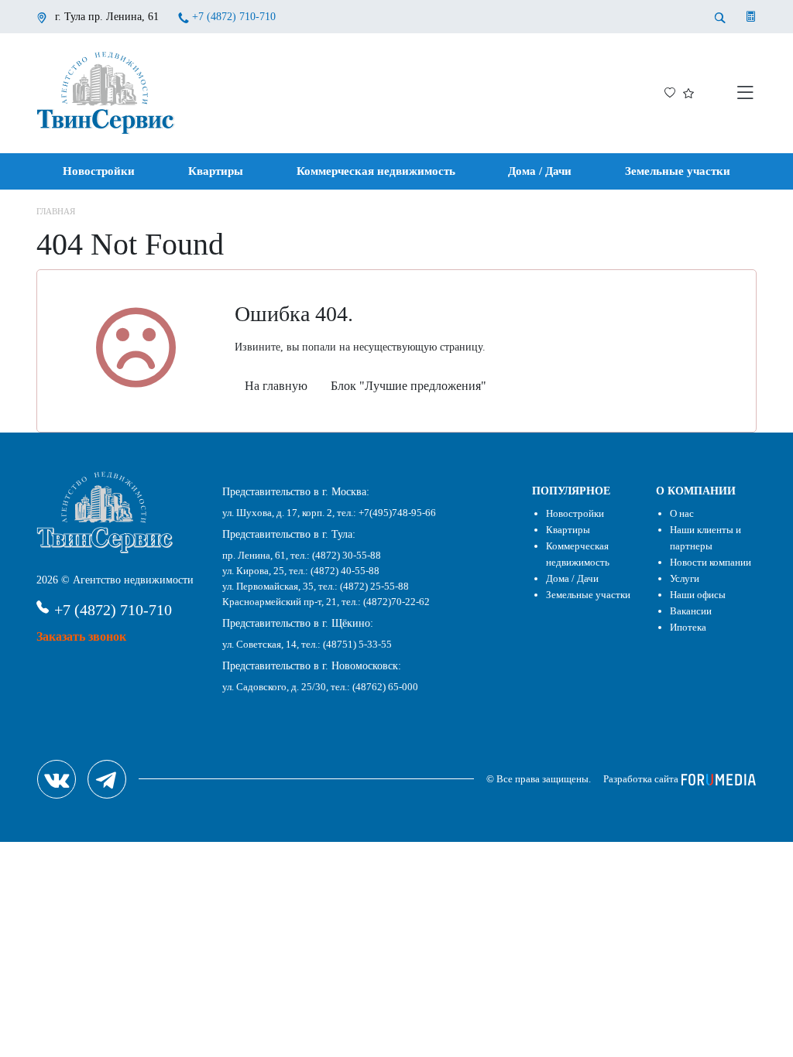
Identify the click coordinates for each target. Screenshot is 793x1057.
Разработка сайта (642, 779)
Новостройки (99, 171)
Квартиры (215, 171)
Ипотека (688, 627)
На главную (276, 385)
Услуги (684, 578)
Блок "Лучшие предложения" (408, 385)
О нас (682, 513)
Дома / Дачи (540, 171)
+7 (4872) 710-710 (234, 16)
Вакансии (691, 611)
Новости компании (710, 562)
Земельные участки (677, 171)
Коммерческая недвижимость (376, 171)
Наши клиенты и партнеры (705, 538)
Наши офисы (698, 594)
